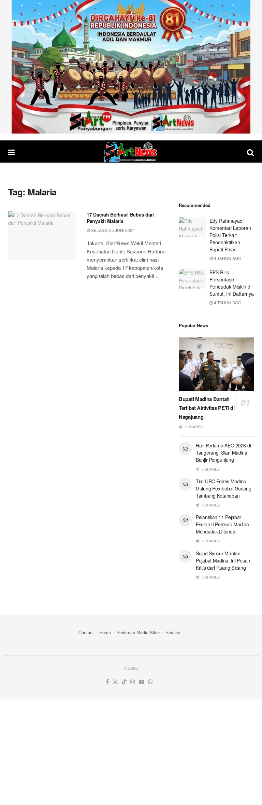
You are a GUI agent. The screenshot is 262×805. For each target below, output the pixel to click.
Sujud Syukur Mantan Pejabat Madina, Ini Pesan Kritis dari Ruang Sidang (223, 560)
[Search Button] (250, 152)
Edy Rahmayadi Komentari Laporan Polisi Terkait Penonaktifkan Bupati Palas (230, 235)
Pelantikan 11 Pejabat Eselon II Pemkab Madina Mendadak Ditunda (222, 524)
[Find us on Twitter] (115, 681)
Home (105, 632)
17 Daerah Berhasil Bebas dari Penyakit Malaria (120, 218)
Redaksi (173, 632)
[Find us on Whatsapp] (150, 681)
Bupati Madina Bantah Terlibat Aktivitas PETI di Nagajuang (206, 407)
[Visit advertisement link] (131, 67)
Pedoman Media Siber (138, 632)
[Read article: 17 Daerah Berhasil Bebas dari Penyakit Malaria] (42, 235)
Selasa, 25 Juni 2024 (112, 230)
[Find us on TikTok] (124, 681)
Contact (86, 632)
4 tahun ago (227, 258)
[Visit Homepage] (131, 152)
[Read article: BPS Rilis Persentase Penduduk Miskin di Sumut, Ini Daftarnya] (192, 278)
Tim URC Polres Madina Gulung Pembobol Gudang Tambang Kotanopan (223, 488)
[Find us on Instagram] (132, 681)
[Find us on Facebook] (107, 681)
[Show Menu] (11, 152)
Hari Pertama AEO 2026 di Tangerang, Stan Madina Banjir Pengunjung (223, 452)
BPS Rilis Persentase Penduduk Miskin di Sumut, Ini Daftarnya (231, 283)
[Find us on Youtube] (141, 681)
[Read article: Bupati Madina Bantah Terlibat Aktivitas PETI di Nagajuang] (216, 364)
